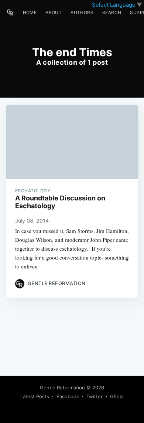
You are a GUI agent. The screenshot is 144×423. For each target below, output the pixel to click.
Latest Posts (34, 396)
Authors (82, 12)
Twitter (94, 396)
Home (30, 12)
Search (111, 12)
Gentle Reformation (62, 387)
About (53, 12)
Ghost (117, 396)
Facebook (67, 396)
